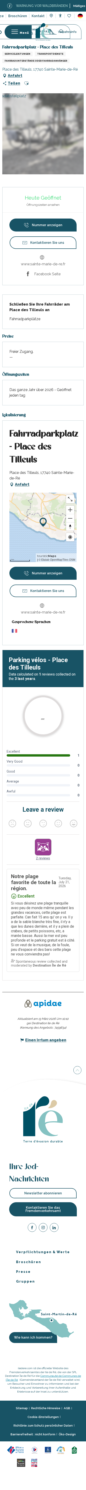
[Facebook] (32, 1228)
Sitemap (22, 1408)
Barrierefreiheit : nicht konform (33, 1434)
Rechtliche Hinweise (45, 1408)
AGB (67, 1408)
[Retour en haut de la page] (77, 1070)
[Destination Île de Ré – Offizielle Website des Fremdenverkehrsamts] (43, 32)
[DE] (80, 16)
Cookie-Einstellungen (43, 1417)
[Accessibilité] (60, 15)
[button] (80, 16)
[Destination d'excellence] (35, 1450)
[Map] (51, 16)
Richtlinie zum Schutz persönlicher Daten (43, 1425)
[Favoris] (69, 16)
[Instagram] (43, 1228)
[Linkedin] (54, 1228)
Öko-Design (67, 1434)
